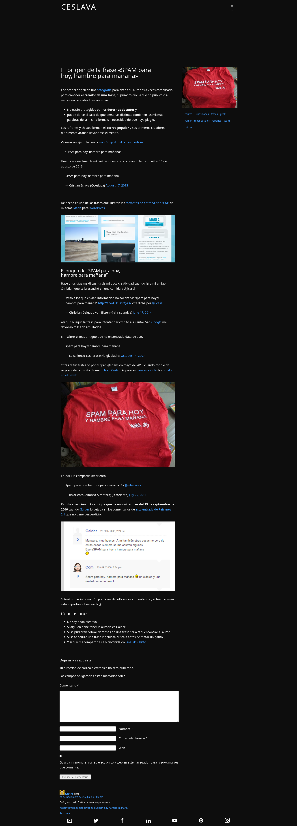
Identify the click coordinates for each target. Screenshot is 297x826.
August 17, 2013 (117, 185)
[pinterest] (201, 821)
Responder (65, 813)
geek (223, 114)
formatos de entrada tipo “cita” (147, 203)
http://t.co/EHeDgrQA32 (114, 303)
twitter (188, 127)
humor (188, 120)
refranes (216, 120)
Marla (77, 208)
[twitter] (95, 821)
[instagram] (227, 821)
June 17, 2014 (142, 312)
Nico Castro (112, 370)
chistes (188, 114)
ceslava (79, 7)
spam (227, 120)
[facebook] (122, 821)
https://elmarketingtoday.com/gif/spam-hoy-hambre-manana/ (94, 807)
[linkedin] (148, 821)
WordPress (97, 208)
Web (122, 748)
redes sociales (202, 120)
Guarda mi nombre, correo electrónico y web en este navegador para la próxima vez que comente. (119, 765)
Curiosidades (201, 114)
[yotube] (174, 821)
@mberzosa (133, 485)
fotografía (104, 90)
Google (156, 322)
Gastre (69, 794)
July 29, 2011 (137, 495)
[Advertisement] (148, 40)
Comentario (69, 685)
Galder (84, 509)
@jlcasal (157, 303)
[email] (69, 821)
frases (214, 114)
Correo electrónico (133, 738)
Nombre (126, 729)
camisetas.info (147, 370)
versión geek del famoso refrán (121, 142)
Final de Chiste (136, 642)
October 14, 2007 (133, 356)
